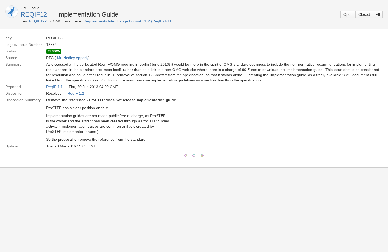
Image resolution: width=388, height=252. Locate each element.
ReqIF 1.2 (76, 93)
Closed (364, 14)
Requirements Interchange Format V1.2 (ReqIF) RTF (127, 21)
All (378, 14)
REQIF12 (34, 14)
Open (348, 14)
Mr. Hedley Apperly (72, 58)
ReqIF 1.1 (54, 87)
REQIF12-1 (38, 21)
